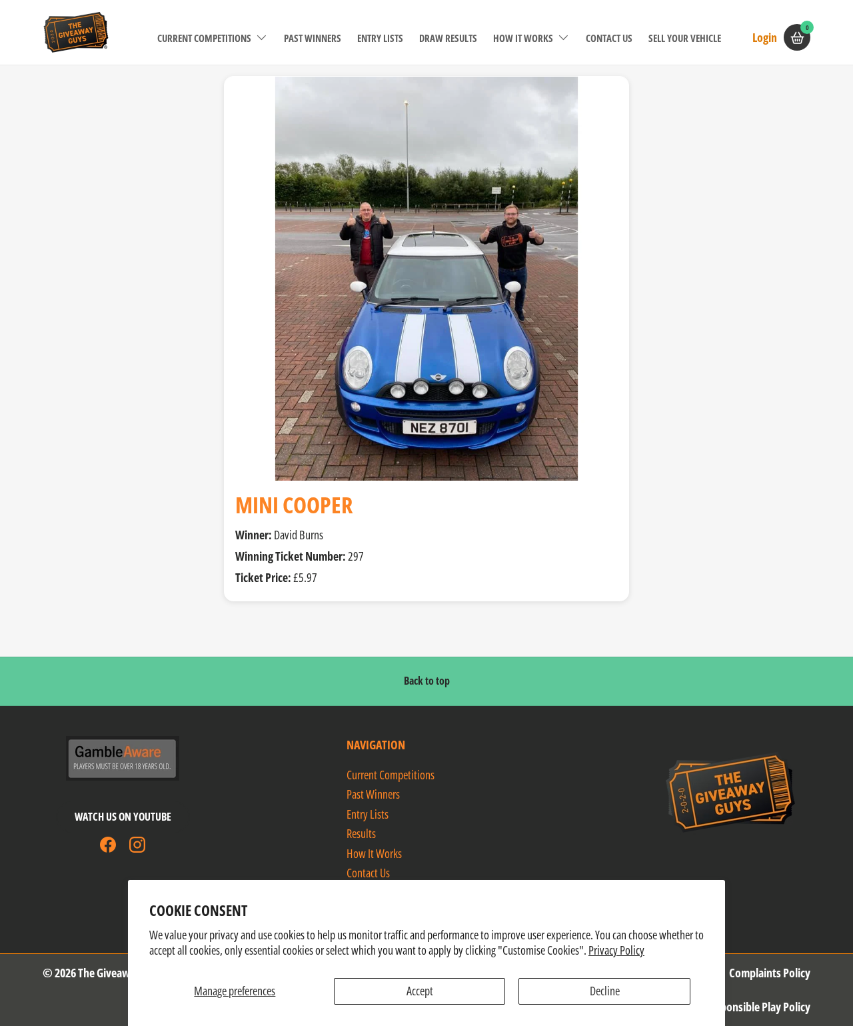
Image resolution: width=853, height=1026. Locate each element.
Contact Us (609, 38)
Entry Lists (380, 38)
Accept (420, 991)
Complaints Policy (769, 973)
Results (361, 833)
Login (764, 37)
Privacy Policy (616, 950)
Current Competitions (204, 38)
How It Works (523, 38)
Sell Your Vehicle (684, 38)
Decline (605, 991)
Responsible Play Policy (757, 1007)
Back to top (427, 680)
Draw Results (448, 38)
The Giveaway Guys (121, 973)
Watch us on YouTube (123, 816)
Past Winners (312, 38)
